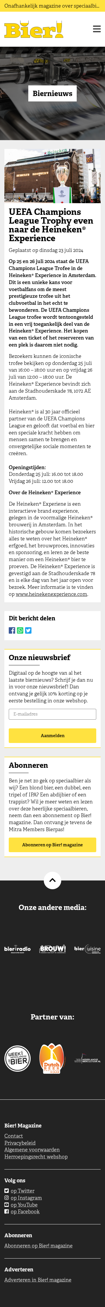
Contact (13, 1136)
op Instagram (26, 1198)
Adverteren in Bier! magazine (37, 1280)
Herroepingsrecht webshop (36, 1156)
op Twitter (22, 1191)
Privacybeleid (20, 1143)
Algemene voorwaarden (32, 1149)
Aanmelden (52, 736)
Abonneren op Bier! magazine (52, 845)
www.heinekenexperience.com (51, 594)
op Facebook (25, 1211)
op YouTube (24, 1205)
